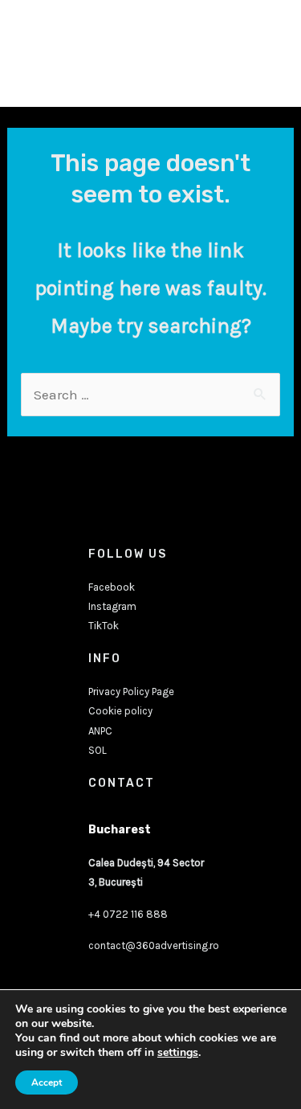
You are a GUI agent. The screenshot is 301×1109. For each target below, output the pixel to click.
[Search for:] (150, 395)
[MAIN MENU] (263, 53)
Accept (46, 1082)
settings (177, 1053)
